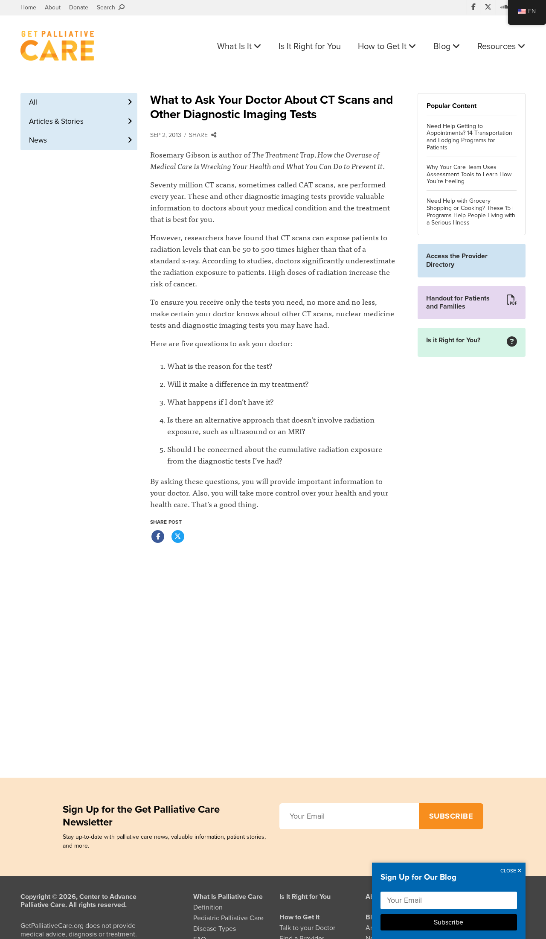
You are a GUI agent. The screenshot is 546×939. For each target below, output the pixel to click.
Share (200, 135)
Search (108, 7)
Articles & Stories (56, 121)
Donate (78, 7)
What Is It (235, 46)
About (53, 7)
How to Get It (383, 46)
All (33, 102)
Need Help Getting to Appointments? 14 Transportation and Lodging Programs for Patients (469, 137)
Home (28, 7)
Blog (443, 46)
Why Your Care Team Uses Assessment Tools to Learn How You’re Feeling (469, 174)
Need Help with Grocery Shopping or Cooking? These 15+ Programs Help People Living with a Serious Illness (471, 212)
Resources (497, 46)
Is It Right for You (310, 46)
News (38, 140)
